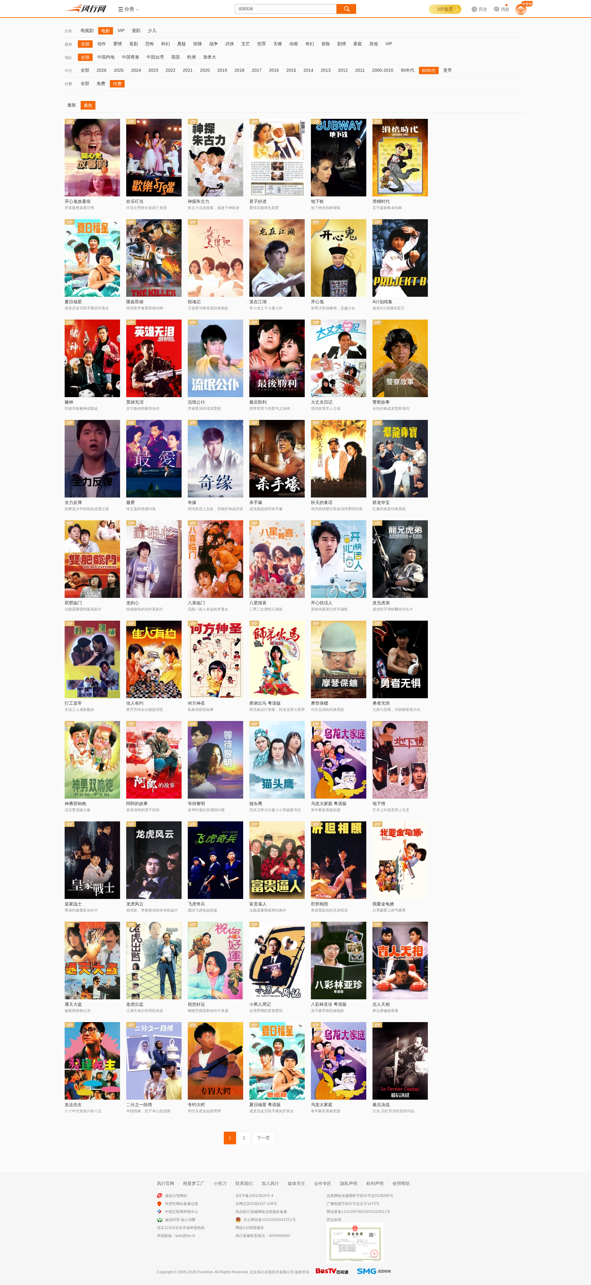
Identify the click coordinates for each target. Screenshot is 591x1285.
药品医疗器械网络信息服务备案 (261, 1212)
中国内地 (106, 56)
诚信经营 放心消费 (180, 1220)
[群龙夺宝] (400, 458)
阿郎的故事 (137, 803)
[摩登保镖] (338, 659)
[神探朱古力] (215, 157)
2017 (257, 70)
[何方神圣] (215, 659)
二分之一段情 (139, 1104)
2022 (170, 70)
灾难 (277, 43)
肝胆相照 (319, 903)
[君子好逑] (277, 157)
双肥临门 (73, 602)
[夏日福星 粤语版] (277, 1061)
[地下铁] (338, 157)
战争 (213, 43)
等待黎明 (196, 803)
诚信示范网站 (176, 1196)
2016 (274, 70)
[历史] (477, 4)
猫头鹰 (255, 803)
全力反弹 (73, 502)
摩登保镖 (319, 703)
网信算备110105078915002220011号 (358, 1212)
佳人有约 (134, 703)
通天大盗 (73, 1004)
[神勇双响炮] (92, 760)
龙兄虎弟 (381, 602)
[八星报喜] (277, 559)
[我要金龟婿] (400, 860)
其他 (373, 43)
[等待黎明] (215, 760)
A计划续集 (382, 301)
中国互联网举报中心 (181, 1212)
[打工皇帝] (92, 659)
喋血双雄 (134, 301)
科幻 (165, 43)
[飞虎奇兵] (215, 860)
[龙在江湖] (277, 258)
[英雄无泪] (154, 358)
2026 (102, 70)
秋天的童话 (321, 502)
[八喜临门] (215, 559)
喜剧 (133, 43)
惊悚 (197, 43)
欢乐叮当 (134, 201)
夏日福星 (73, 301)
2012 (343, 70)
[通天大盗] (92, 960)
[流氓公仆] (215, 358)
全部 (85, 44)
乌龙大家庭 (321, 1104)
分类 (68, 31)
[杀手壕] (277, 458)
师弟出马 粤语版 (265, 703)
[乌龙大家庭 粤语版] (338, 760)
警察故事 (381, 402)
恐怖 (149, 43)
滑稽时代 (381, 201)
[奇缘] (215, 458)
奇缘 (192, 502)
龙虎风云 (134, 903)
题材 (68, 44)
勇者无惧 (381, 703)
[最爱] (154, 458)
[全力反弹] (92, 458)
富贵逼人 (258, 903)
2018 (239, 70)
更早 (447, 70)
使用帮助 (401, 1183)
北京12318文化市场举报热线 (181, 1228)
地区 (68, 57)
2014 (308, 70)
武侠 (229, 43)
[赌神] (92, 358)
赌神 (69, 402)
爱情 (117, 43)
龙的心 (132, 602)
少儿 (152, 30)
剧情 (341, 43)
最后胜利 (258, 402)
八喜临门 (196, 602)
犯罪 (261, 43)
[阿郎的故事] (154, 760)
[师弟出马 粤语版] (277, 659)
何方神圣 (196, 703)
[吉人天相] (400, 960)
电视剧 (87, 30)
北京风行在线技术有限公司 (272, 1272)
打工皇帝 (73, 703)
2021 (188, 70)
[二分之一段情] (154, 1061)
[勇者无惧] (400, 659)
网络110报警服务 (249, 1228)
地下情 (378, 803)
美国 (175, 56)
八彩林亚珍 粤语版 (329, 1004)
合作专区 (322, 1183)
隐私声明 (348, 1183)
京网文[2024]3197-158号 (256, 1204)
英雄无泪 (134, 402)
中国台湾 (155, 56)
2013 (326, 70)
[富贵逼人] (277, 860)
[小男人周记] (277, 960)
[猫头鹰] (277, 760)
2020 (205, 70)
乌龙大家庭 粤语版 (329, 803)
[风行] (88, 8)
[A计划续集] (400, 258)
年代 (68, 71)
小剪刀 (220, 1183)
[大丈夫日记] (338, 358)
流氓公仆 (196, 402)
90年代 (407, 70)
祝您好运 (196, 1004)
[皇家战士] (92, 860)
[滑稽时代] (400, 157)
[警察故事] (400, 358)
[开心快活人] (338, 559)
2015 (291, 70)
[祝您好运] (215, 960)
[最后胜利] (277, 358)
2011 (360, 70)
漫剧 (136, 30)
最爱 (130, 502)
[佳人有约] (154, 659)
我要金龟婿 (383, 903)
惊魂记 (194, 301)
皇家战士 (73, 903)
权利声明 (375, 1183)
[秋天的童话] (338, 458)
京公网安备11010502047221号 (269, 1220)
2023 (153, 70)
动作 (101, 43)
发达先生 (73, 1104)
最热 (88, 105)
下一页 (263, 1137)
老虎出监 (134, 1004)
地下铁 (317, 201)
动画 (293, 43)
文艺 (245, 43)
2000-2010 (382, 70)
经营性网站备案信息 (181, 1204)
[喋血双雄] (154, 258)
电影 (105, 30)
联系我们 (244, 1183)
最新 (71, 105)
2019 (222, 70)
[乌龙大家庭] (338, 1061)
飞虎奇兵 (196, 903)
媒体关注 (296, 1183)
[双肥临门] (92, 559)
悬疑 (181, 43)
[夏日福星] (92, 258)
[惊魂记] (215, 258)
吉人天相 (381, 1004)
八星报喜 (258, 602)
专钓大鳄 (196, 1104)
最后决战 (381, 1104)
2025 (119, 70)
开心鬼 (317, 301)
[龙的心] (154, 559)
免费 (101, 83)
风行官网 (165, 1183)
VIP (121, 30)
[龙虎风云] (154, 860)
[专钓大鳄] (215, 1061)
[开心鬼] (338, 258)
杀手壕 (255, 502)
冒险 (325, 43)
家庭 (357, 43)
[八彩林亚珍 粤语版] (338, 960)
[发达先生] (92, 1061)
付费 (68, 84)
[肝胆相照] (338, 860)
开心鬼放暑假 (77, 201)
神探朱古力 (198, 201)
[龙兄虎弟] (400, 559)
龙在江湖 (258, 301)
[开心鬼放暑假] (92, 157)
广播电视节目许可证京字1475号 (353, 1204)
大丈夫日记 (321, 402)
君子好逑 (258, 201)
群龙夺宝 (381, 502)
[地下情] (400, 760)
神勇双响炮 (75, 803)
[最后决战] (400, 1061)
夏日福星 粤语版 (265, 1104)
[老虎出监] (154, 960)
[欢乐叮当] (154, 157)
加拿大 (209, 56)
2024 (136, 70)
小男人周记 (260, 1004)
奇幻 (309, 43)
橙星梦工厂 (194, 1183)
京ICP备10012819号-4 (254, 1196)
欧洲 (191, 56)
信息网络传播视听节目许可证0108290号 (360, 1196)
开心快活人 (321, 602)
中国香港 (130, 56)
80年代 (429, 70)
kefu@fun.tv (185, 1236)
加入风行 (270, 1183)
